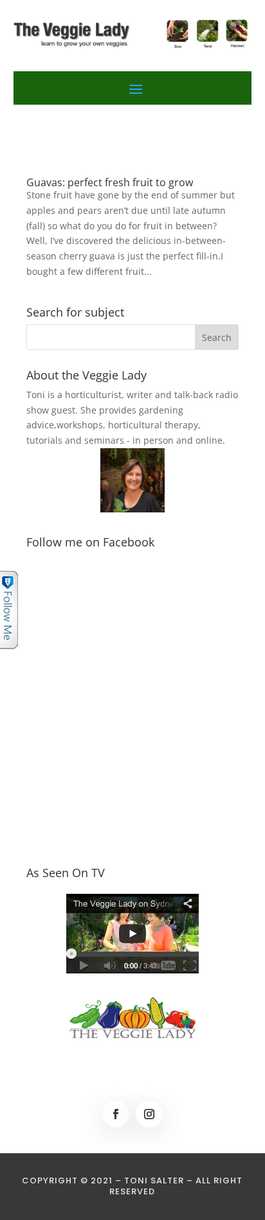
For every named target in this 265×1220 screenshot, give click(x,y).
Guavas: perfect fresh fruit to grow (109, 182)
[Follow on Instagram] (149, 1114)
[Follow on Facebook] (115, 1114)
